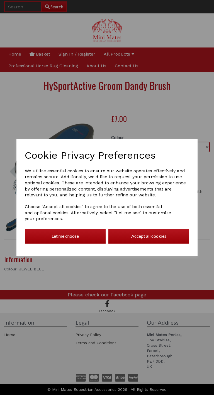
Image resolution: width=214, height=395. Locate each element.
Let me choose (65, 236)
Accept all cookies (148, 236)
